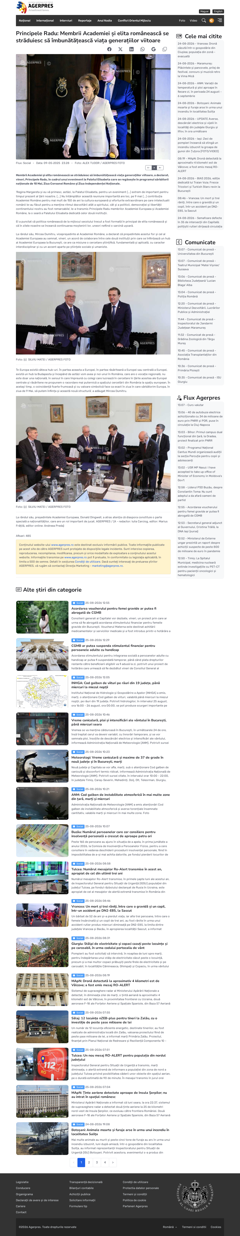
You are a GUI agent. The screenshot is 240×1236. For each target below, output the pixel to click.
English (218, 11)
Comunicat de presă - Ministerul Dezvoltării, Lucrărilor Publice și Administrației (199, 308)
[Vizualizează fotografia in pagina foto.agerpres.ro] (93, 106)
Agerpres (35, 1227)
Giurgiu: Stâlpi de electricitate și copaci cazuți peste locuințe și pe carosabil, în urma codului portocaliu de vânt (119, 945)
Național (24, 20)
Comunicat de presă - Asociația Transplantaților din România (197, 355)
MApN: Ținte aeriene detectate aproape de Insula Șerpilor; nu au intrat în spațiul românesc (119, 1094)
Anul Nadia (105, 20)
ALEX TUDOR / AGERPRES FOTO (103, 163)
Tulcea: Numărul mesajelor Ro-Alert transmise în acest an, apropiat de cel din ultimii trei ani (116, 871)
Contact (21, 1212)
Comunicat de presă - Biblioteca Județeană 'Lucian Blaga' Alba (197, 281)
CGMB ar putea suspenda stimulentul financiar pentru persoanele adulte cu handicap (113, 647)
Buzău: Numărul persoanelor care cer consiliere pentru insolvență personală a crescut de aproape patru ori (113, 834)
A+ (160, 168)
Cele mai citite (202, 36)
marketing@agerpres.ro (107, 565)
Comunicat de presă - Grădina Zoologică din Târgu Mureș (196, 339)
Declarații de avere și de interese (37, 1200)
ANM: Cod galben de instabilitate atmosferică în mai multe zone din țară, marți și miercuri (120, 796)
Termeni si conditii (194, 1227)
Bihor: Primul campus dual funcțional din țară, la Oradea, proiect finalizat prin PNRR (200, 436)
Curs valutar (196, 405)
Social (27, 163)
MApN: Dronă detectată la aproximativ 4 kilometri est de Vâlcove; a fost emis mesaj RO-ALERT (115, 983)
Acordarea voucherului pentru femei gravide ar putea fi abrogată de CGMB (113, 610)
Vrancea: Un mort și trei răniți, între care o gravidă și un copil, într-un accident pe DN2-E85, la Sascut (118, 908)
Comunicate (199, 242)
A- (148, 168)
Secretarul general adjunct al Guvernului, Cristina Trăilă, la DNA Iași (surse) (200, 527)
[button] (219, 21)
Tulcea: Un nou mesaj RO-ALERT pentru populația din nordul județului (118, 1057)
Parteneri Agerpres (135, 1206)
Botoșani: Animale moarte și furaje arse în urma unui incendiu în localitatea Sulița (120, 1132)
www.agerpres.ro (62, 545)
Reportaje (85, 20)
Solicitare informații (82, 1200)
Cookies (216, 1227)
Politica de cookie (134, 1200)
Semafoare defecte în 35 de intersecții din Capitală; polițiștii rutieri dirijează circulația (200, 222)
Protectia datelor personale (141, 1188)
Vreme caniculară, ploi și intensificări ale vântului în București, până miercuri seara (118, 722)
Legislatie (22, 1182)
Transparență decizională (85, 1182)
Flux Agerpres (201, 398)
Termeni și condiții (135, 1194)
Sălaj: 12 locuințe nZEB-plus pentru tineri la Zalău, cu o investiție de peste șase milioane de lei (114, 1020)
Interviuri (66, 20)
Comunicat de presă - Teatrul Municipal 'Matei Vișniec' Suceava (199, 265)
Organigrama (24, 1194)
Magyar (204, 11)
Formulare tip (78, 1206)
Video (193, 20)
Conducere (23, 1188)
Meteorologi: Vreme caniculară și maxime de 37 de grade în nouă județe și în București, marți (117, 759)
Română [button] (168, 1227)
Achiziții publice (79, 1194)
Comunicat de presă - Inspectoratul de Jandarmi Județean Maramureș (196, 323)
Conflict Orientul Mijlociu (134, 20)
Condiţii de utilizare (87, 561)
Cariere (20, 1206)
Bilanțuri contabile (81, 1188)
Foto (182, 20)
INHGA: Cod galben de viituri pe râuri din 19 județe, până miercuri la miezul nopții (115, 685)
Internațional (45, 20)
